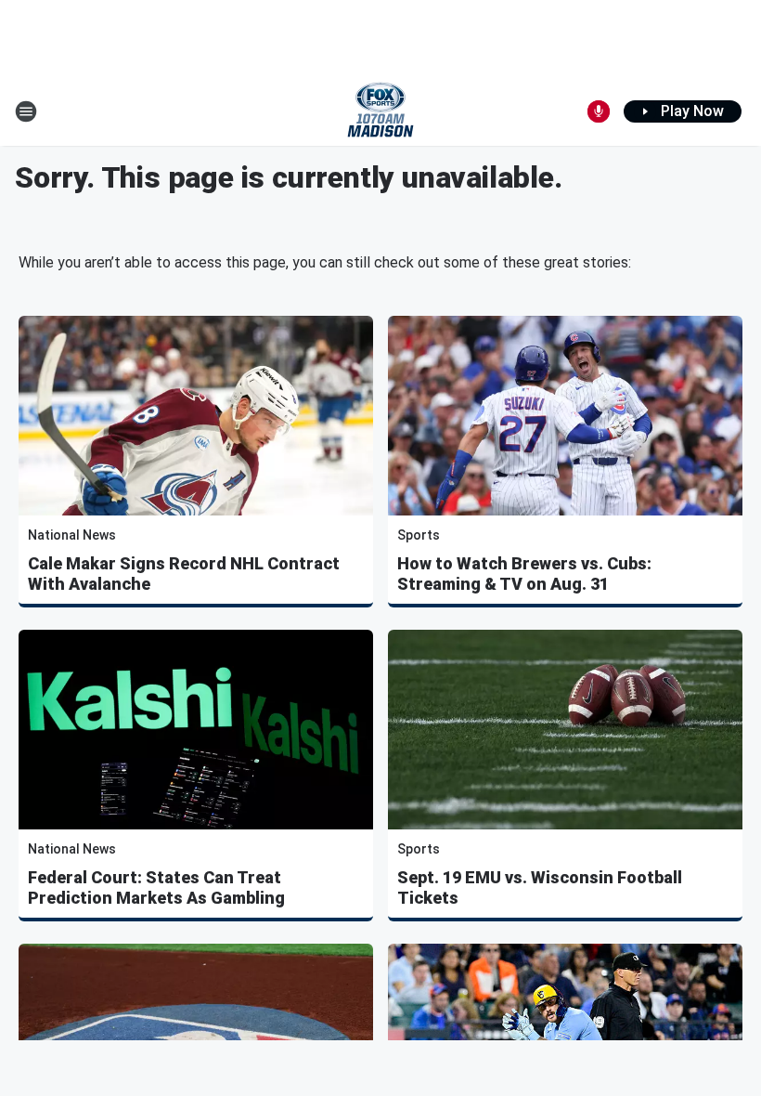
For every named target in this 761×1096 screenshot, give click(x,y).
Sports (418, 535)
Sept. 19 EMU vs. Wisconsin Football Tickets (539, 887)
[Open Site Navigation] (26, 111)
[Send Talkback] (598, 111)
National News (72, 535)
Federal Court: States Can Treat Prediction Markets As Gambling (156, 887)
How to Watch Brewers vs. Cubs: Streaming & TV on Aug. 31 (524, 574)
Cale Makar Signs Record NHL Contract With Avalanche (184, 574)
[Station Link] (380, 111)
